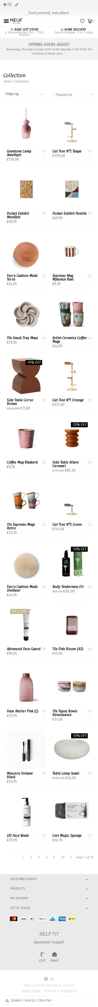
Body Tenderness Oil (68, 587)
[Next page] (71, 857)
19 (62, 857)
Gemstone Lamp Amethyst (19, 153)
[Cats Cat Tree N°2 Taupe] (71, 127)
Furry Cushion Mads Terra (22, 277)
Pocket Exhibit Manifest (18, 215)
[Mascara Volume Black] (26, 749)
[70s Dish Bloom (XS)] (71, 624)
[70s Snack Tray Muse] (26, 313)
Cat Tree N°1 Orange (68, 400)
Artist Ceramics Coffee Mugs (69, 340)
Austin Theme (30, 990)
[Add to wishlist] (44, 151)
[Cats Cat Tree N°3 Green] (71, 500)
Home (7, 81)
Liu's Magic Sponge (67, 835)
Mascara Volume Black (20, 775)
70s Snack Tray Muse (22, 338)
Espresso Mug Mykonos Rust (63, 277)
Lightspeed (69, 990)
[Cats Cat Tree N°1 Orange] (71, 376)
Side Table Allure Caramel (65, 464)
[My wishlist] (82, 21)
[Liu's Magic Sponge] (71, 811)
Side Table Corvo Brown (20, 402)
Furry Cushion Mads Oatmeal (22, 588)
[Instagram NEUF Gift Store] (51, 979)
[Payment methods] (15, 919)
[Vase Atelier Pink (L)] (26, 687)
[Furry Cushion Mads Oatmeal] (26, 562)
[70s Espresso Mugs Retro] (26, 500)
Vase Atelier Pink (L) (22, 711)
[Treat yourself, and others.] (16, 21)
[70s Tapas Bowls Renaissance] (71, 687)
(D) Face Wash (18, 835)
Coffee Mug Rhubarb (22, 462)
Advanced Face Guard (24, 649)
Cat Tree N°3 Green (67, 524)
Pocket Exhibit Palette (69, 213)
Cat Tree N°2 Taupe (67, 151)
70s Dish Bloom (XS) (67, 649)
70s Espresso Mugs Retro (21, 526)
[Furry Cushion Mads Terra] (26, 251)
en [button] (9, 4)
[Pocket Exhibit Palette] (71, 189)
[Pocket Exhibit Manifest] (26, 189)
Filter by (12, 94)
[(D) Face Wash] (26, 811)
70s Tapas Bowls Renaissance (64, 713)
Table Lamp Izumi (65, 773)
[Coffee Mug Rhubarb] (26, 438)
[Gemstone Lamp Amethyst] (26, 127)
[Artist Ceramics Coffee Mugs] (71, 313)
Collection (21, 81)
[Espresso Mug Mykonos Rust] (71, 251)
